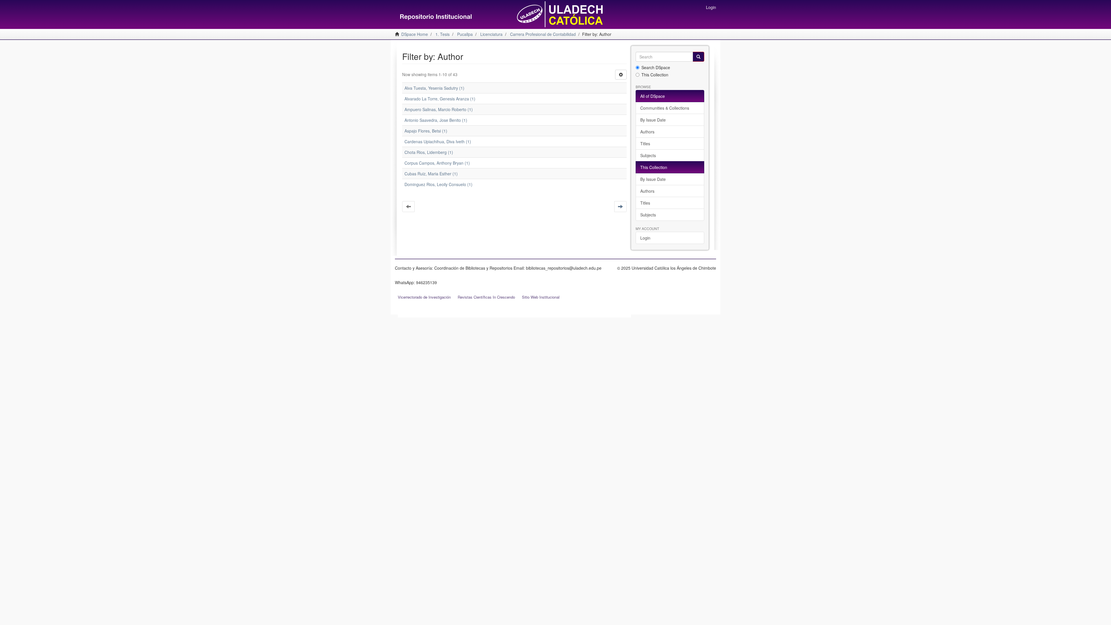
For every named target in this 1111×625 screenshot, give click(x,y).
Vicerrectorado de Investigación (424, 297)
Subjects (648, 155)
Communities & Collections (664, 108)
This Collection (654, 75)
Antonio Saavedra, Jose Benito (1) (435, 120)
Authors (647, 132)
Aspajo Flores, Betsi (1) (425, 131)
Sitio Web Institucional (541, 297)
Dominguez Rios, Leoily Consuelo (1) (438, 184)
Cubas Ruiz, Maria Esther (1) (431, 174)
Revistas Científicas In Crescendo (486, 297)
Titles (645, 143)
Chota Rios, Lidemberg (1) (428, 152)
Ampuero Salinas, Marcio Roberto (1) (438, 109)
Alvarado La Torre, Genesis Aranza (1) (439, 99)
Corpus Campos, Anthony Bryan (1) (437, 163)
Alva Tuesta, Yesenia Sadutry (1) (434, 88)
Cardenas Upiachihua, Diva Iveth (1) (437, 141)
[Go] (698, 57)
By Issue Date (653, 120)
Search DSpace (655, 67)
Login (645, 238)
